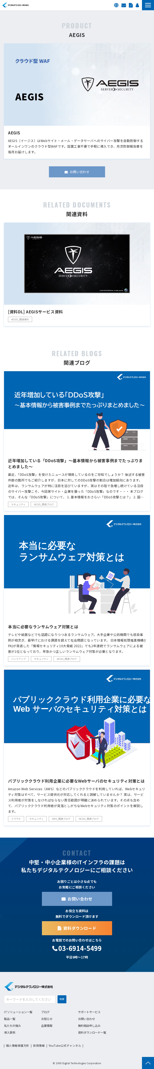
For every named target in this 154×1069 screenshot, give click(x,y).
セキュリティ (18, 504)
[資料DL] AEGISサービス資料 (35, 312)
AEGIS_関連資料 (20, 319)
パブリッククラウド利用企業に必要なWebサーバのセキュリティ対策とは (76, 781)
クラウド (16, 818)
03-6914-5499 (80, 948)
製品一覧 (9, 1019)
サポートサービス (89, 1012)
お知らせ (46, 1019)
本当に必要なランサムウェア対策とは (43, 627)
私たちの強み (12, 1025)
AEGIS (14, 133)
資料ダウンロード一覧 (92, 1032)
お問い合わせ (124, 5)
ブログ (45, 1012)
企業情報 (46, 1025)
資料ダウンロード (131, 5)
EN (117, 5)
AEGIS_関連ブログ (44, 504)
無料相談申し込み (89, 1025)
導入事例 (9, 1032)
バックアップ (18, 658)
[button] (148, 5)
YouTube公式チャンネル (65, 1045)
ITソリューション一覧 (18, 1012)
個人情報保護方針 (17, 1045)
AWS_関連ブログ (61, 818)
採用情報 (138, 5)
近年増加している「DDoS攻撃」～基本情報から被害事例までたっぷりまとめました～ (75, 463)
